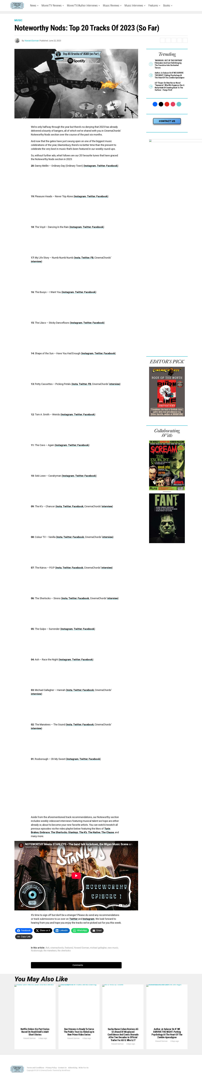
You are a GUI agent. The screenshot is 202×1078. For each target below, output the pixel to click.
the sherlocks (64, 951)
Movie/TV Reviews (51, 5)
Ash (47, 948)
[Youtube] (167, 104)
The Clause (107, 832)
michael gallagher (98, 948)
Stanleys (73, 832)
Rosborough (37, 951)
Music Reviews (111, 5)
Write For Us (83, 1068)
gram (70, 628)
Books (166, 5)
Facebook (111, 165)
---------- (167, 491)
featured (69, 948)
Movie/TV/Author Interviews (82, 5)
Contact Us (62, 1068)
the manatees (50, 951)
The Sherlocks (59, 832)
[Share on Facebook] (162, 40)
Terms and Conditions (35, 1068)
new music (113, 948)
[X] (161, 104)
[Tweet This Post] (168, 40)
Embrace (45, 832)
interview (36, 261)
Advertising (72, 1068)
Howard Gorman (32, 41)
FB (92, 257)
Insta (77, 257)
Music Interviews (133, 5)
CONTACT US (167, 121)
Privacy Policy (51, 1068)
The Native (94, 832)
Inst (63, 628)
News (33, 5)
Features (153, 5)
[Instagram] (173, 104)
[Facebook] (155, 104)
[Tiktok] (179, 104)
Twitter (101, 165)
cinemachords (57, 948)
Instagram (90, 165)
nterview (115, 384)
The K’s (83, 832)
